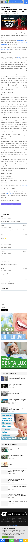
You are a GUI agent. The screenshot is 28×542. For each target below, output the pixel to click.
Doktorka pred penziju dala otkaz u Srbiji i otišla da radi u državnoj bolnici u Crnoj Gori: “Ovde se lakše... (17, 401)
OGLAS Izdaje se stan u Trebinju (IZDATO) (17, 501)
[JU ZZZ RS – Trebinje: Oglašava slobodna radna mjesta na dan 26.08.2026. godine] (4, 378)
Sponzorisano (7, 7)
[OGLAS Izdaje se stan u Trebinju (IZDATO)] (4, 503)
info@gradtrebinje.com (15, 525)
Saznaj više (11, 536)
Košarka (2, 7)
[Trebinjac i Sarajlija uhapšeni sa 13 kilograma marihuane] (4, 481)
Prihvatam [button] (5, 536)
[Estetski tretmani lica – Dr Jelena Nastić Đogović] (4, 464)
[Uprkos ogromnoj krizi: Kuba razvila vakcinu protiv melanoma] (4, 386)
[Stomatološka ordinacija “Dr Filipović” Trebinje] (4, 449)
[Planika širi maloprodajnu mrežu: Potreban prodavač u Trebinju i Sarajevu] (4, 496)
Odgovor (25, 225)
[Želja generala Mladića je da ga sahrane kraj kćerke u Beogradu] (4, 393)
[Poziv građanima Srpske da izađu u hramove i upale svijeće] (4, 409)
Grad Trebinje (7, 13)
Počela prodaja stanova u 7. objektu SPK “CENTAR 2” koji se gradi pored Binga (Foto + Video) (17, 472)
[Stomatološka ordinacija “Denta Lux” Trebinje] (4, 457)
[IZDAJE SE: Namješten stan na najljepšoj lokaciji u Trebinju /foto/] (4, 488)
